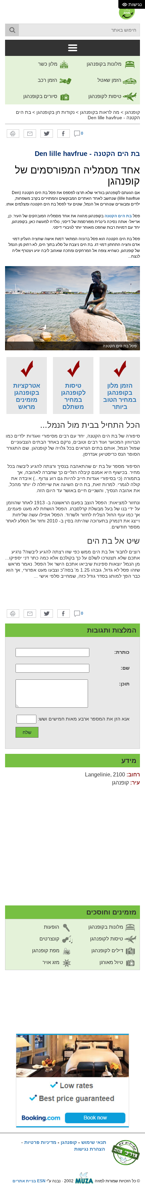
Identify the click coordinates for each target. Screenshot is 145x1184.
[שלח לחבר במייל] (30, 133)
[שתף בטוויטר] (46, 133)
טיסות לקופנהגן (105, 96)
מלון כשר (48, 64)
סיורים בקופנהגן (41, 96)
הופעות (52, 927)
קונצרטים (50, 938)
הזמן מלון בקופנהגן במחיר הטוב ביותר (120, 396)
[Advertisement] (72, 594)
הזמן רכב (48, 80)
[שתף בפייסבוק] (63, 133)
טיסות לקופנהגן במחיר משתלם (73, 396)
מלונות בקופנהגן (105, 64)
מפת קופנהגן (46, 950)
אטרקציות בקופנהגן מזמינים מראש (26, 396)
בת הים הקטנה (118, 216)
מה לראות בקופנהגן (99, 112)
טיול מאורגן (111, 962)
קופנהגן (132, 112)
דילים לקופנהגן (107, 950)
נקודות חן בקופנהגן (55, 112)
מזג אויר (51, 962)
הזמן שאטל (110, 80)
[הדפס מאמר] (13, 133)
